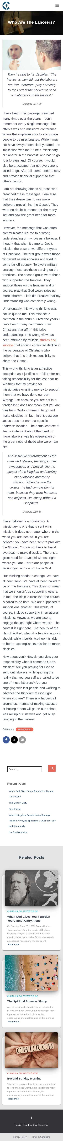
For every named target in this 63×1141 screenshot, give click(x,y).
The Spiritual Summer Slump (27, 1001)
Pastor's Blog (24, 729)
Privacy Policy (20, 1137)
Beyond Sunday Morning (24, 1078)
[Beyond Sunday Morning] (31, 1050)
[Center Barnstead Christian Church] (7, 6)
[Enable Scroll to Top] (56, 1135)
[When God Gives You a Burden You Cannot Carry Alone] (31, 888)
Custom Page (31, 1118)
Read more (14, 944)
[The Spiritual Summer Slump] (31, 973)
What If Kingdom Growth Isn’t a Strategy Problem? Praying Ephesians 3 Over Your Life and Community (32, 820)
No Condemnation (18, 832)
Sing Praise (15, 809)
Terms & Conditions (41, 1137)
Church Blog (14, 911)
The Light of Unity (18, 802)
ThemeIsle (43, 1125)
